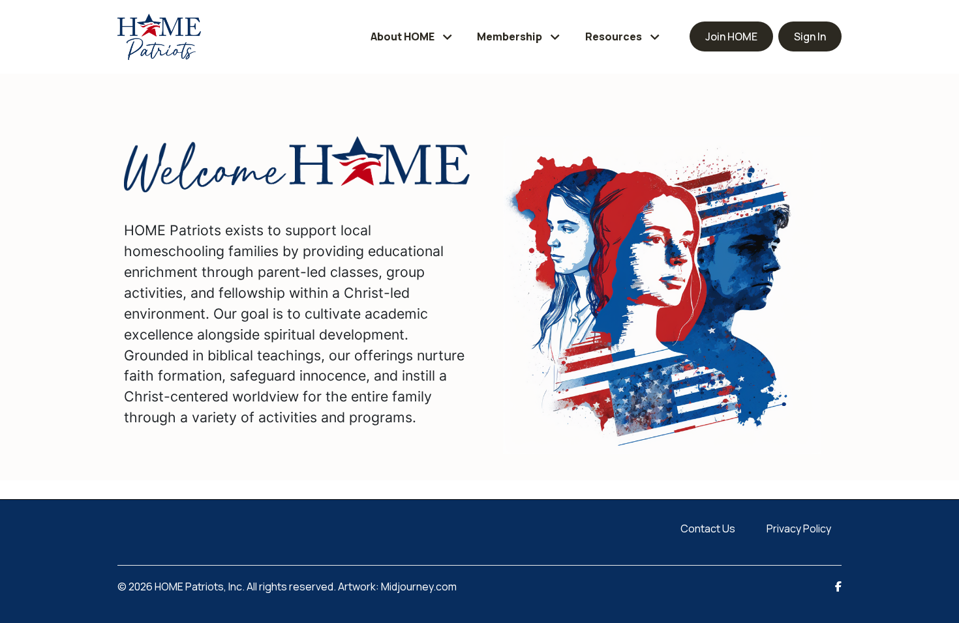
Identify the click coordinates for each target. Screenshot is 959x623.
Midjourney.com (419, 586)
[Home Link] (159, 36)
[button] (413, 37)
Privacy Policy (799, 528)
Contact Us (707, 528)
